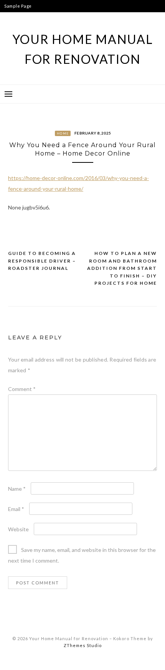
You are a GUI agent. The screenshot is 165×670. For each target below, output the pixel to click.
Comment (22, 389)
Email (16, 509)
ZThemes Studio (83, 645)
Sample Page (18, 5)
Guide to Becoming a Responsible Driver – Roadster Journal (42, 260)
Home (63, 133)
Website (18, 529)
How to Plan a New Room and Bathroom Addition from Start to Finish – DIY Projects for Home (122, 268)
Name (17, 488)
